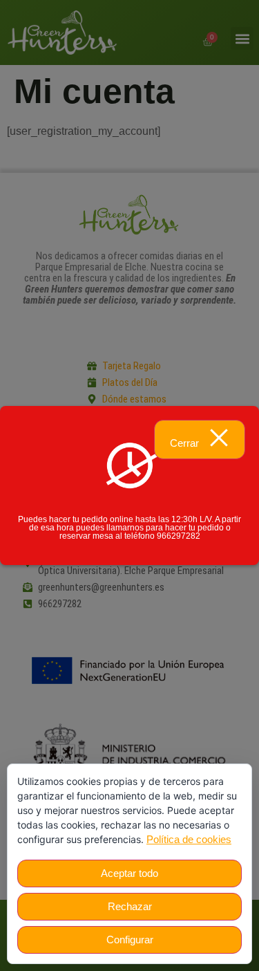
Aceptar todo (129, 873)
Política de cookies (188, 839)
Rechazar (130, 906)
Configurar (129, 939)
